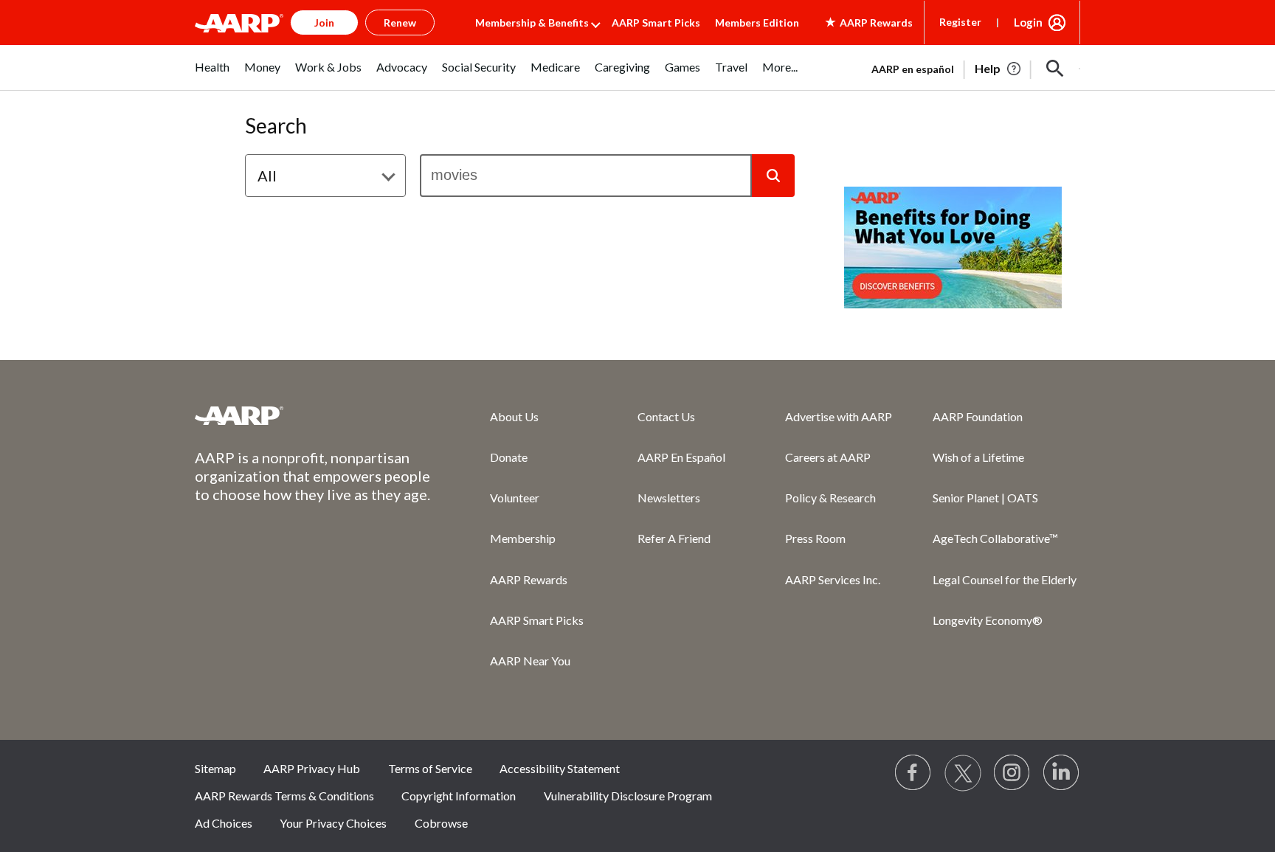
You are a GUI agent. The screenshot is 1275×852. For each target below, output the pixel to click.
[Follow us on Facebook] (913, 773)
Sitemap (215, 768)
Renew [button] (400, 22)
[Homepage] (239, 23)
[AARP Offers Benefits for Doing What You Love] (953, 247)
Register (960, 21)
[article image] (999, 68)
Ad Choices (223, 823)
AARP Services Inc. (832, 579)
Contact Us (666, 416)
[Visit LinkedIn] (1061, 773)
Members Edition (757, 22)
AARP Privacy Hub (311, 768)
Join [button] (324, 22)
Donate (509, 457)
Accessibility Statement (560, 768)
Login (1028, 22)
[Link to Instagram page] (1012, 773)
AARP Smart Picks (656, 22)
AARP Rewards (528, 579)
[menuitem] (212, 75)
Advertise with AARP (838, 416)
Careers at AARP (828, 457)
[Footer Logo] (313, 415)
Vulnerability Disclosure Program (628, 796)
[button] (1055, 68)
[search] (585, 175)
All (267, 175)
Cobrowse (441, 823)
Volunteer (514, 498)
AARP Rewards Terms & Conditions (284, 796)
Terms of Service (430, 768)
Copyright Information (458, 796)
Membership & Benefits (532, 22)
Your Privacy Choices (333, 823)
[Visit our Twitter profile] (962, 773)
